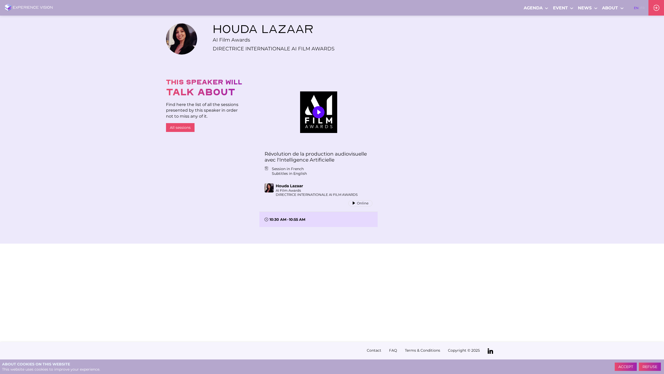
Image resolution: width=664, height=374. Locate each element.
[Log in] (656, 8)
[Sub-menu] (546, 8)
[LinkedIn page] (490, 350)
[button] (636, 8)
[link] (536, 8)
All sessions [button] (180, 127)
